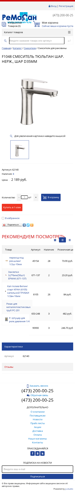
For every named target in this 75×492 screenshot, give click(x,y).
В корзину (53, 197)
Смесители (30, 48)
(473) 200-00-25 (63, 15)
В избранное (12, 218)
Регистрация (66, 6)
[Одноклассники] (32, 225)
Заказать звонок (38, 385)
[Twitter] (28, 225)
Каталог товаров (13, 32)
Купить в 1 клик (12, 207)
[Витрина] (55, 239)
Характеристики (13, 346)
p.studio (69, 488)
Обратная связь (39, 395)
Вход (53, 6)
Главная (6, 48)
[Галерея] (62, 239)
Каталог (17, 48)
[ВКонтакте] (24, 225)
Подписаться (37, 476)
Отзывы (8, 366)
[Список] (69, 239)
